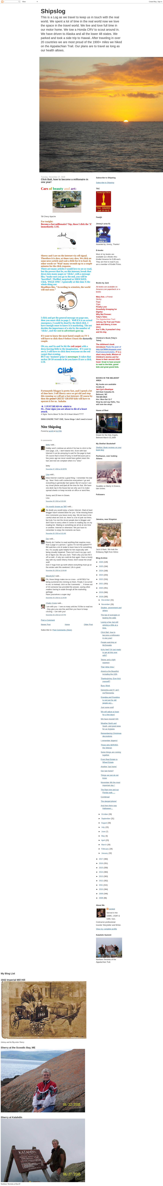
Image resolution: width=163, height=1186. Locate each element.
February (105, 849)
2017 (101, 859)
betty (48, 445)
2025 (101, 566)
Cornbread (105, 797)
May (103, 836)
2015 (101, 868)
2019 (101, 592)
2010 (101, 889)
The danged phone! (109, 801)
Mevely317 (50, 576)
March (104, 844)
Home (67, 624)
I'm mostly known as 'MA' (56, 506)
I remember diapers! (109, 740)
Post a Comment (48, 620)
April (103, 840)
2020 (101, 588)
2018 (101, 597)
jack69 (112, 909)
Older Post (88, 624)
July (103, 827)
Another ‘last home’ (109, 766)
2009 (101, 893)
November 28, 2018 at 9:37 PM (56, 615)
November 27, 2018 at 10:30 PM (56, 469)
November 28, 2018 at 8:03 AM (56, 501)
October (105, 814)
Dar (47, 539)
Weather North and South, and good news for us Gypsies (111, 726)
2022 (101, 579)
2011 (101, 885)
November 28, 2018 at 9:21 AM (56, 533)
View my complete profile (106, 929)
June (103, 831)
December (105, 600)
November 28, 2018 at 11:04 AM (56, 570)
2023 (101, 575)
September (106, 818)
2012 (101, 881)
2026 (101, 562)
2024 (101, 571)
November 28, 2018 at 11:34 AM (56, 598)
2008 (101, 898)
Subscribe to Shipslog (105, 182)
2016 (101, 863)
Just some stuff (107, 707)
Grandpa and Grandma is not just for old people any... (110, 700)
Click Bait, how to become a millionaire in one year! (110, 635)
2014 (101, 872)
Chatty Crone (51, 603)
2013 (101, 876)
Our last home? (107, 771)
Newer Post (46, 624)
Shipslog (53, 11)
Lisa (47, 474)
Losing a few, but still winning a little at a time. (109, 625)
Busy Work (105, 686)
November (105, 604)
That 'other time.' (108, 667)
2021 (101, 583)
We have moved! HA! (109, 719)
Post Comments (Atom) (62, 630)
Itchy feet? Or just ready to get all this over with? (111, 652)
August (104, 823)
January (105, 853)
